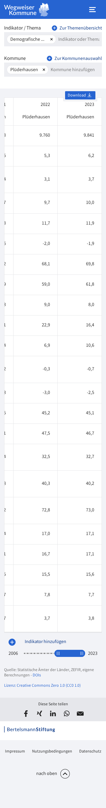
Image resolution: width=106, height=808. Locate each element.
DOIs (37, 675)
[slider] (58, 653)
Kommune (15, 59)
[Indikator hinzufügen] (12, 642)
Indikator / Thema (22, 28)
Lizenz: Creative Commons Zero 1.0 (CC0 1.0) (42, 686)
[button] (25, 713)
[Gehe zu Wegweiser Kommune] (26, 10)
